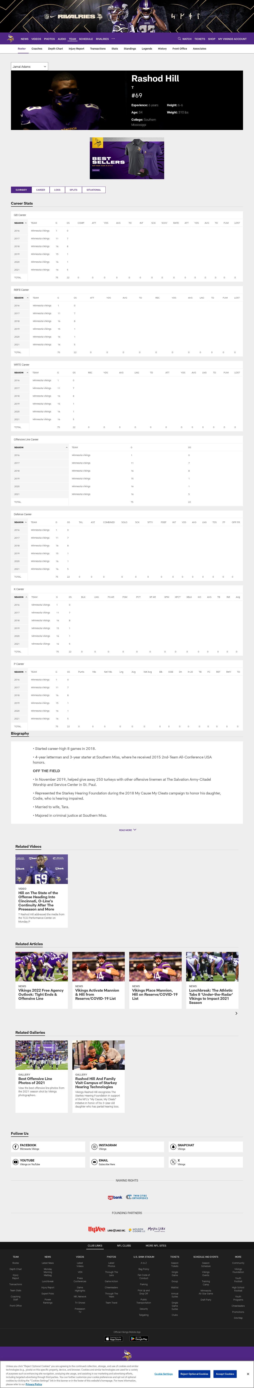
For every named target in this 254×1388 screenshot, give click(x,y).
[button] (127, 830)
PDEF (163, 522)
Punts (81, 671)
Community (238, 1263)
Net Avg (148, 671)
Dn (180, 671)
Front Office (16, 1305)
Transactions (15, 1284)
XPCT (178, 597)
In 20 (190, 671)
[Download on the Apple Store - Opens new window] (114, 1339)
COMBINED (109, 522)
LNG (202, 297)
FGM (125, 597)
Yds (94, 671)
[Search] (179, 38)
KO (199, 597)
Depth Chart (16, 1269)
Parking (144, 1284)
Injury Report (47, 1287)
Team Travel (111, 1302)
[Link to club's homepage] (10, 38)
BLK (83, 597)
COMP (81, 222)
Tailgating (144, 1315)
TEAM (34, 222)
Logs (57, 189)
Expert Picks (48, 1293)
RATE (176, 222)
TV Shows (80, 1302)
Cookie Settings (164, 1373)
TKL (81, 522)
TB (218, 597)
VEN (80, 1272)
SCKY (164, 222)
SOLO (124, 522)
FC (209, 671)
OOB (170, 671)
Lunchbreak (48, 1281)
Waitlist (175, 1287)
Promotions (238, 1312)
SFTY (150, 522)
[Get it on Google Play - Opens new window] (139, 1340)
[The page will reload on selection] (29, 66)
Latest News (48, 1263)
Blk (160, 671)
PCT (138, 597)
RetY (228, 671)
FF (224, 522)
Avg (238, 597)
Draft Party (206, 1299)
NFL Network (80, 1296)
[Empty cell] (40, 277)
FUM (226, 222)
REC (157, 297)
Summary (21, 189)
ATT (94, 222)
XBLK (189, 597)
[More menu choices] (113, 38)
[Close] (248, 1374)
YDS (106, 222)
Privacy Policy (34, 1384)
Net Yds (108, 671)
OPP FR (236, 522)
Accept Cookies (225, 1373)
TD (130, 222)
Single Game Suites (175, 1305)
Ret (228, 597)
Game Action (111, 1281)
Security (144, 1308)
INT (141, 222)
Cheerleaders (111, 1287)
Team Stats (15, 1290)
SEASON (18, 222)
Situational (94, 189)
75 (57, 277)
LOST (237, 222)
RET (218, 671)
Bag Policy (144, 1269)
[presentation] (237, 1014)
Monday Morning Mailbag (48, 1272)
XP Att (152, 597)
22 (68, 277)
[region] (127, 1374)
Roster (15, 1263)
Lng (121, 671)
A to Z (144, 1263)
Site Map (238, 1318)
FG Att (111, 597)
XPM (166, 597)
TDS (215, 522)
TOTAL (17, 277)
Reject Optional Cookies (194, 1373)
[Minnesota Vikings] (127, 1356)
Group (175, 1281)
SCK (153, 222)
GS (68, 222)
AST (93, 522)
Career (40, 189)
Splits (73, 189)
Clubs (175, 1315)
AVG (118, 222)
